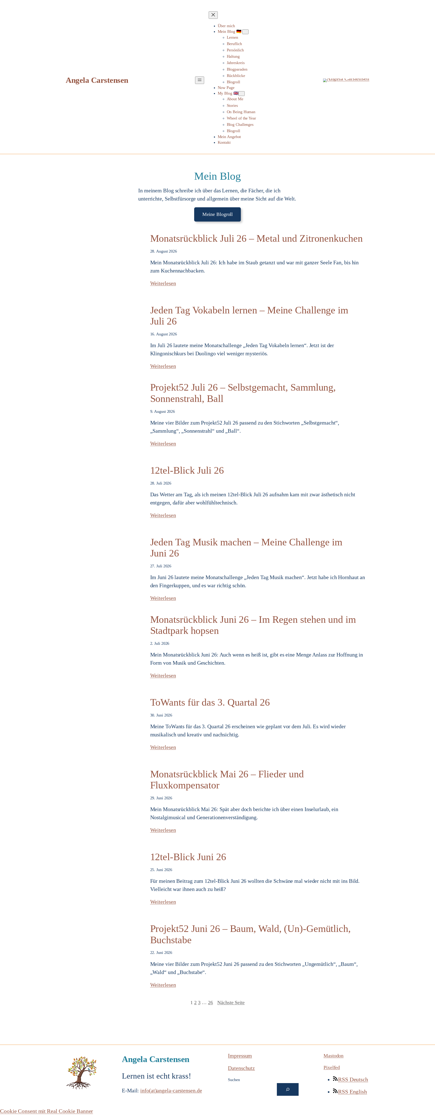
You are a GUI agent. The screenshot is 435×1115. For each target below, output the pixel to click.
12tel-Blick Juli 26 (187, 470)
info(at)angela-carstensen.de (171, 1091)
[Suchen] (288, 1089)
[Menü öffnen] (199, 80)
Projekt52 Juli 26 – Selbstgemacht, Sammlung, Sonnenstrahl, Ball (243, 393)
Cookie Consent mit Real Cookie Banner (46, 1111)
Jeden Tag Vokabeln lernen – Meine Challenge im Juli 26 (249, 316)
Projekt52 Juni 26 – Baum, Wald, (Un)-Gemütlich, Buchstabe (250, 934)
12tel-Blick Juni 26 (188, 856)
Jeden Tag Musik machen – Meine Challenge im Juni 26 (246, 548)
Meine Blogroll (217, 214)
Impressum (240, 1056)
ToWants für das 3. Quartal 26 (210, 702)
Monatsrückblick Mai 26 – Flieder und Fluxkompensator (227, 780)
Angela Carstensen (97, 80)
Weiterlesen (163, 283)
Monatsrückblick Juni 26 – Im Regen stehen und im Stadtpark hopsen (253, 625)
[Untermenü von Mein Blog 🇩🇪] (245, 31)
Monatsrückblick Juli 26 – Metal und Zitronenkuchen (256, 238)
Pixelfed (332, 1067)
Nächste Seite (231, 1002)
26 (210, 1002)
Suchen (234, 1079)
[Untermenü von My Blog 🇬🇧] (241, 93)
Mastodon (333, 1055)
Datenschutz (241, 1068)
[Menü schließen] (213, 15)
